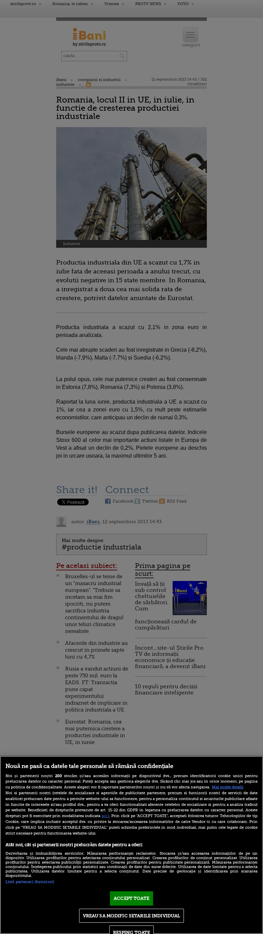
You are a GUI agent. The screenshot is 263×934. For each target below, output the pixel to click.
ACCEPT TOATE (131, 898)
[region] (131, 845)
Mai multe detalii (227, 787)
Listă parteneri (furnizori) (29, 882)
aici (105, 815)
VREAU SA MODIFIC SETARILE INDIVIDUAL (131, 915)
